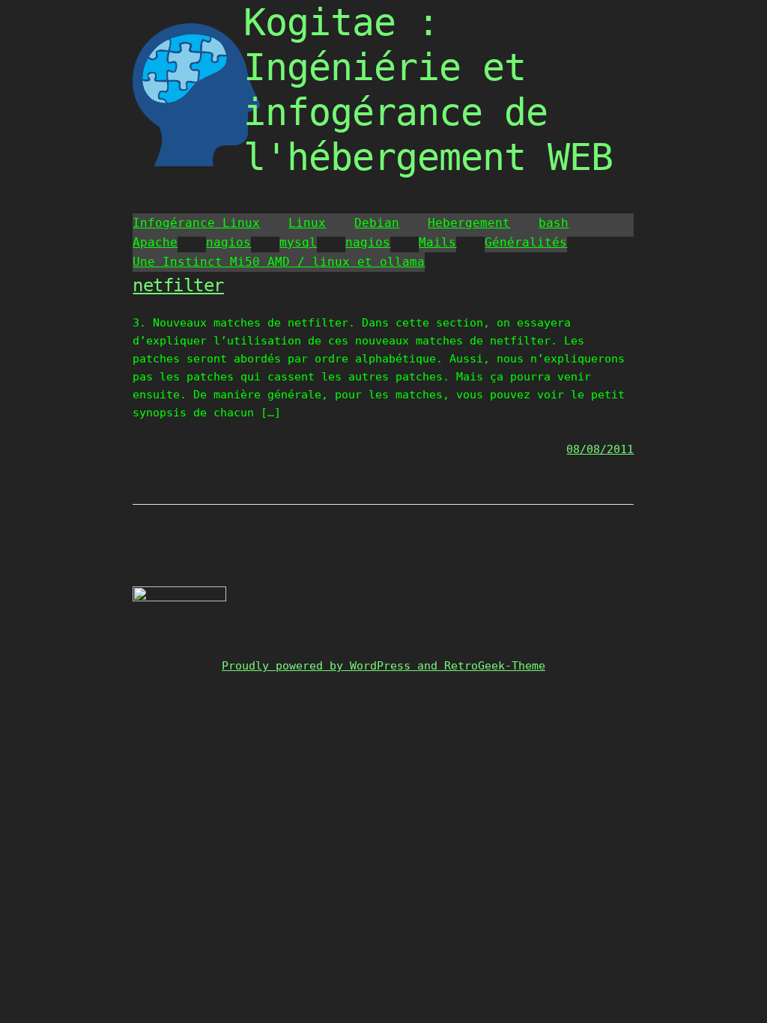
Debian (376, 223)
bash (554, 223)
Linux (307, 223)
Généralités (526, 242)
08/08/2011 (600, 449)
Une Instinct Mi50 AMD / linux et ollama (279, 262)
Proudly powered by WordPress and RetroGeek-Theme (383, 666)
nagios (228, 242)
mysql (298, 242)
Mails (437, 242)
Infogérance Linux (196, 223)
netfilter (178, 285)
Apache (155, 242)
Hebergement (469, 223)
